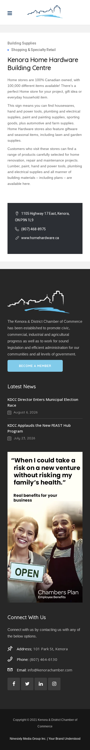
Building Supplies (22, 43)
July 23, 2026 (23, 438)
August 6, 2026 (25, 412)
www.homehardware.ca (40, 238)
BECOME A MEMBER (35, 366)
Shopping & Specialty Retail (33, 50)
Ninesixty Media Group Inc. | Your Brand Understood (45, 738)
